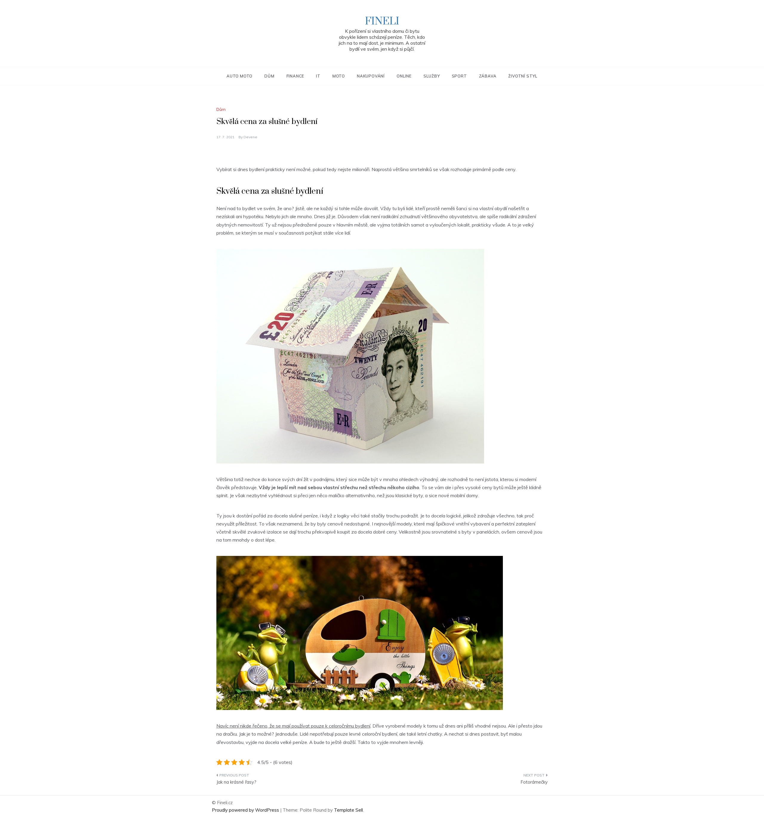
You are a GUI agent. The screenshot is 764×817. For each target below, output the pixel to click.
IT (318, 76)
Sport (459, 76)
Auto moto (239, 76)
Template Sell (348, 810)
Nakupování (371, 76)
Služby (431, 76)
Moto (338, 76)
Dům (269, 76)
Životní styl (522, 76)
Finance (295, 76)
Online (404, 76)
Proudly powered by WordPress (246, 810)
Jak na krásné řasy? (236, 782)
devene (250, 137)
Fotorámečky (534, 782)
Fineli (382, 21)
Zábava (488, 76)
